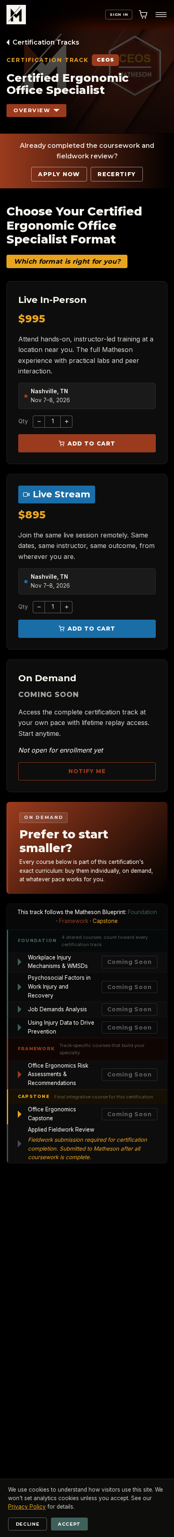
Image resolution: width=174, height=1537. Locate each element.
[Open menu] (161, 14)
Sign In (119, 14)
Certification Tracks (46, 42)
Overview (31, 110)
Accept (69, 1524)
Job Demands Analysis (57, 1009)
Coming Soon (129, 962)
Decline (28, 1524)
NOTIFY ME (87, 771)
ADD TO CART (91, 443)
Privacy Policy (27, 1506)
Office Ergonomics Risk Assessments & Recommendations (58, 1074)
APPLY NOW (59, 174)
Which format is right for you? (67, 261)
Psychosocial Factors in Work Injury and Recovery (59, 987)
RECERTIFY (117, 174)
